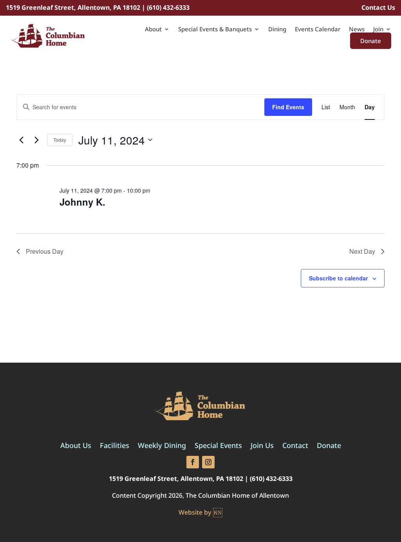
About (153, 29)
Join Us (262, 446)
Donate (370, 41)
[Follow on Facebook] (192, 462)
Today (59, 139)
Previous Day (44, 251)
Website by (195, 512)
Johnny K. (82, 201)
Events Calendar (317, 29)
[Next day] (36, 140)
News (357, 29)
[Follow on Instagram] (208, 462)
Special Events (218, 446)
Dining (277, 29)
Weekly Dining (162, 446)
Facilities (114, 446)
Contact (295, 446)
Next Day (362, 251)
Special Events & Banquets (215, 29)
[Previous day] (21, 140)
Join (378, 29)
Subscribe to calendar (338, 278)
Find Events (288, 107)
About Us (75, 446)
